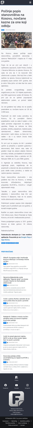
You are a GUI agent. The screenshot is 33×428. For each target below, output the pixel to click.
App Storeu (5, 240)
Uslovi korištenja (22, 423)
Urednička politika (25, 421)
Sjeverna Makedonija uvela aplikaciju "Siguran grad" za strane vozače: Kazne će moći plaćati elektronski (15, 280)
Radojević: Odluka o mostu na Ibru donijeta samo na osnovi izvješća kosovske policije (15, 318)
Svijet (3, 29)
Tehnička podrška (10, 423)
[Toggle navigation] (30, 2)
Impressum (6, 421)
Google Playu (26, 237)
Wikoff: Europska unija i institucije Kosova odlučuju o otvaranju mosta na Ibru (16, 259)
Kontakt (22, 425)
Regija (5, 263)
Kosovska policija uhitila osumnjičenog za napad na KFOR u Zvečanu (16, 358)
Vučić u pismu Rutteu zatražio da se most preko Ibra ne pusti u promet (16, 300)
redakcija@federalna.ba (16, 414)
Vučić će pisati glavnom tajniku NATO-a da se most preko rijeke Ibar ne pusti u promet (15, 338)
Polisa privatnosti (13, 425)
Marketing (14, 421)
